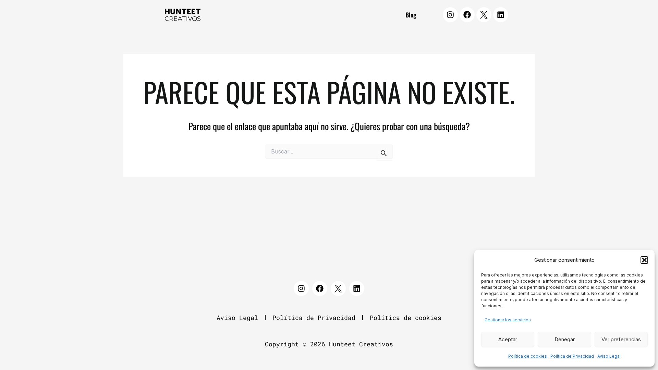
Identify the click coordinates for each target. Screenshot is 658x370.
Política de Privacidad (572, 356)
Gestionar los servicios (508, 319)
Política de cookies (527, 356)
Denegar (565, 339)
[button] (644, 260)
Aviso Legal (609, 356)
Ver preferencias (621, 339)
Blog (410, 14)
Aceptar (507, 339)
